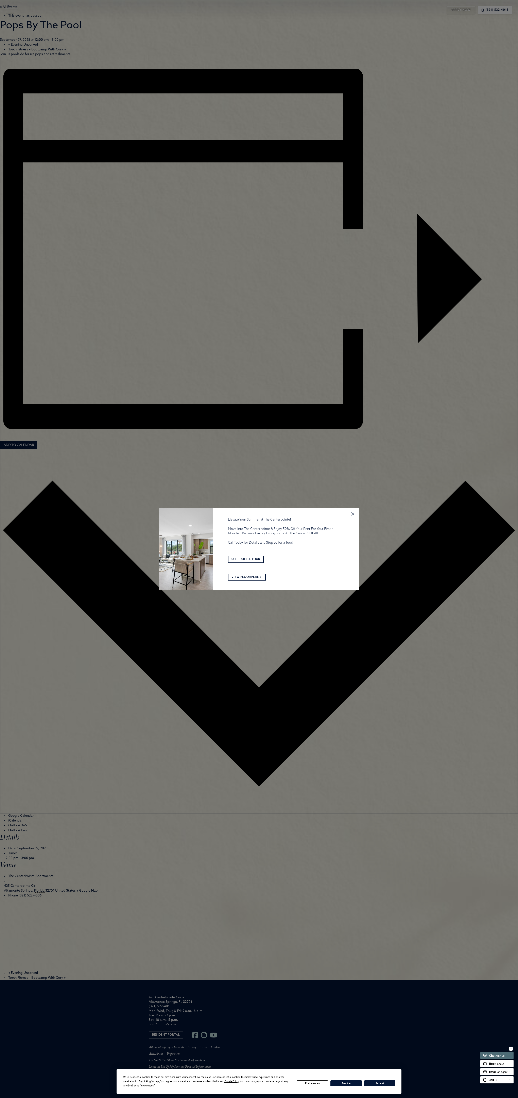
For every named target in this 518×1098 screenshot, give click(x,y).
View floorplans (246, 577)
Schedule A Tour (245, 559)
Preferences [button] (147, 1085)
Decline (346, 1083)
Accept (380, 1083)
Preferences (312, 1083)
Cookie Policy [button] (231, 1081)
